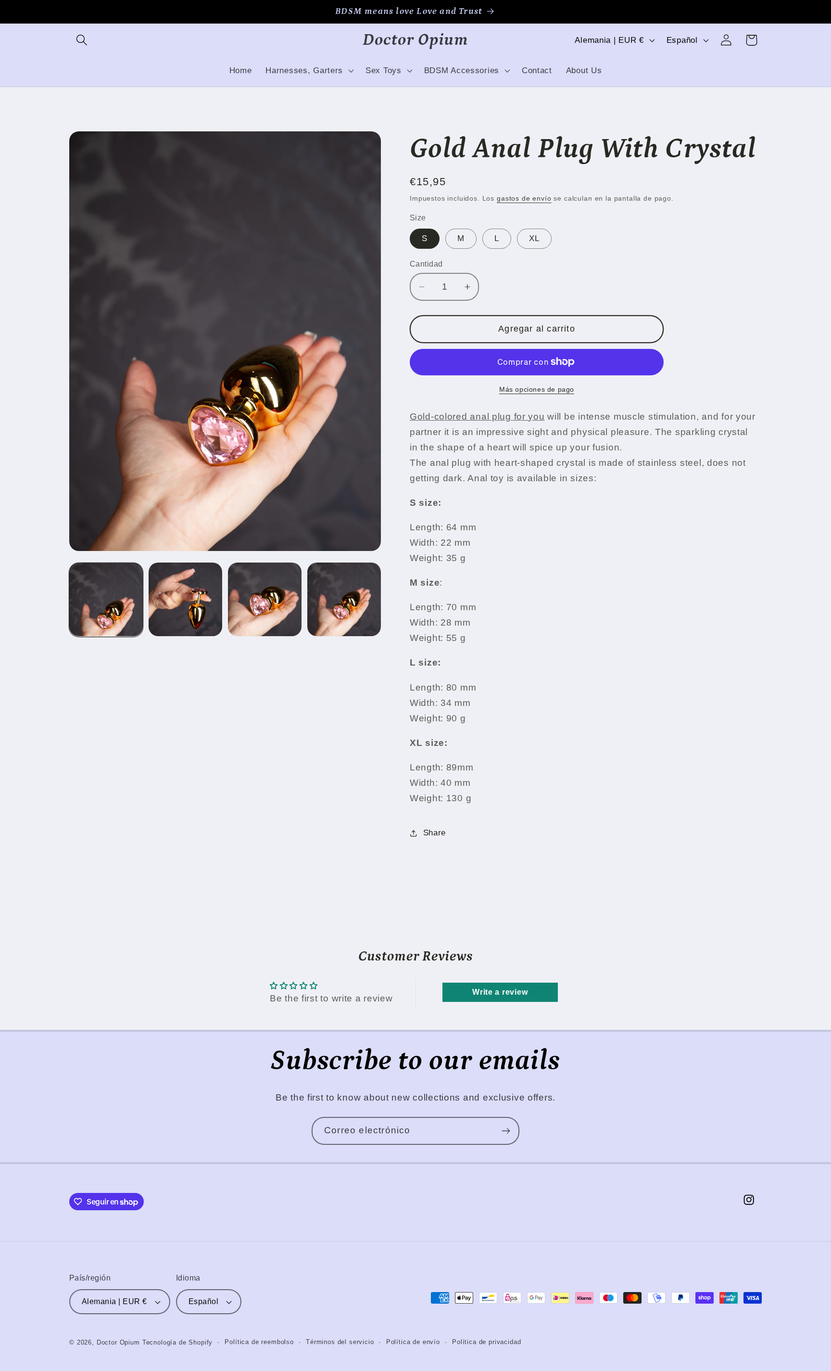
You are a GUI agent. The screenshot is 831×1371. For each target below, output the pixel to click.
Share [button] (434, 832)
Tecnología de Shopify (177, 1342)
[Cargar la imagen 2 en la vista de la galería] (185, 599)
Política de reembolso (259, 1341)
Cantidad (426, 264)
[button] (82, 40)
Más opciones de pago (536, 389)
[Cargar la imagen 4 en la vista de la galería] (344, 599)
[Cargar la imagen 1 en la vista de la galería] (106, 599)
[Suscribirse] (505, 1131)
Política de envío (413, 1341)
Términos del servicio (340, 1341)
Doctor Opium (118, 1342)
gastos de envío (524, 198)
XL (534, 238)
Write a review (500, 992)
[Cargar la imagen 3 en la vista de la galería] (265, 599)
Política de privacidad (486, 1341)
